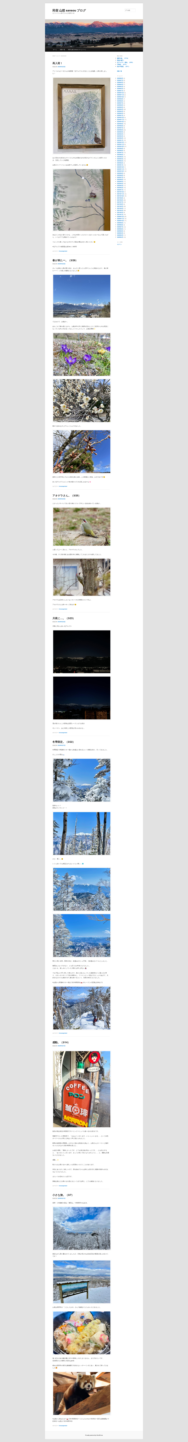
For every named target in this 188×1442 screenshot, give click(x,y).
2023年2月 (120, 163)
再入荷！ (57, 63)
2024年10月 (120, 121)
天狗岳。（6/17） (122, 64)
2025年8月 (120, 101)
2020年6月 (120, 229)
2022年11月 (120, 169)
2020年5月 (120, 231)
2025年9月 (120, 99)
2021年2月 (120, 212)
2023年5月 (120, 157)
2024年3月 (120, 136)
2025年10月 (120, 97)
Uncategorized (63, 251)
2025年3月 (120, 111)
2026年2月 (120, 88)
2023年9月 (120, 148)
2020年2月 (120, 237)
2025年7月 (120, 103)
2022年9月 (120, 173)
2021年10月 (120, 196)
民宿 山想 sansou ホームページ (77, 49)
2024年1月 (120, 140)
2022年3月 (120, 185)
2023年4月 (120, 159)
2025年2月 (120, 113)
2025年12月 (120, 93)
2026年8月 (120, 78)
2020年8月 (120, 225)
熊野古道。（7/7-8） (123, 58)
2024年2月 (120, 138)
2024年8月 (120, 126)
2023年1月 (120, 165)
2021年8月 (120, 200)
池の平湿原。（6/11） (123, 66)
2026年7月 (120, 80)
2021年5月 (120, 206)
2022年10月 (120, 171)
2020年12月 (120, 216)
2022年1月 (120, 190)
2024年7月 (120, 128)
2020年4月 (120, 233)
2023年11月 (120, 144)
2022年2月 (120, 187)
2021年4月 (120, 208)
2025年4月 (120, 109)
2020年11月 (120, 218)
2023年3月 (120, 161)
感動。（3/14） (61, 1042)
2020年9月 (120, 223)
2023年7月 (120, 152)
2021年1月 (120, 214)
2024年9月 (120, 124)
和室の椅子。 (121, 60)
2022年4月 (120, 183)
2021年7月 (120, 202)
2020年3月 (120, 235)
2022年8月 (120, 175)
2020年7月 (120, 227)
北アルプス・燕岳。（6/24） (125, 62)
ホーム (55, 49)
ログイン (119, 244)
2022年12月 (120, 167)
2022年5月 (120, 181)
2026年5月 (120, 82)
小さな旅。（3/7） (63, 1195)
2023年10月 (120, 146)
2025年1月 (120, 115)
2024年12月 (120, 117)
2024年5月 (120, 132)
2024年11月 (120, 119)
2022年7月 (120, 177)
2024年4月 (120, 134)
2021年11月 (120, 194)
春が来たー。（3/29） (65, 260)
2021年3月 (120, 210)
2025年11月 (120, 95)
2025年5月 (120, 107)
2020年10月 (120, 221)
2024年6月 (120, 130)
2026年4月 (120, 84)
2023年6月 (120, 154)
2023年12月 (120, 142)
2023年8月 (120, 150)
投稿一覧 (62, 49)
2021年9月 (120, 198)
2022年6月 (120, 179)
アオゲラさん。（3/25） (66, 495)
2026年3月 (120, 86)
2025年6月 (120, 105)
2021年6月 (120, 204)
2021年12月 (120, 192)
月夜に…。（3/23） (63, 618)
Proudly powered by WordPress (94, 1435)
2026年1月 (120, 91)
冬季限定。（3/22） (63, 742)
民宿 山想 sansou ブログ (69, 10)
